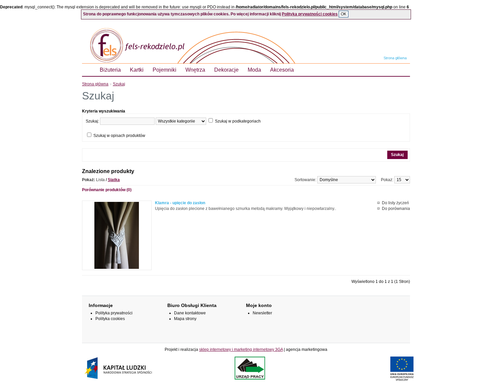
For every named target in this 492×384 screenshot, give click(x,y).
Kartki (137, 70)
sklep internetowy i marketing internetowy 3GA (241, 349)
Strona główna (395, 58)
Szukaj (119, 84)
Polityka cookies (110, 318)
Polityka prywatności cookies (310, 14)
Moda (254, 70)
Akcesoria (282, 70)
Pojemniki (164, 70)
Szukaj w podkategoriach (238, 121)
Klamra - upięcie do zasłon (180, 203)
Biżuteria (110, 70)
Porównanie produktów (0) (107, 189)
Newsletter (262, 313)
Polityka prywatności (114, 313)
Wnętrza (195, 70)
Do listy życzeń (395, 203)
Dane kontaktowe (190, 313)
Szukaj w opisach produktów (119, 135)
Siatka (114, 179)
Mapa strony (185, 318)
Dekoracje (226, 70)
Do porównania (396, 208)
